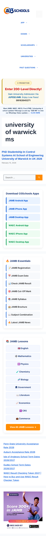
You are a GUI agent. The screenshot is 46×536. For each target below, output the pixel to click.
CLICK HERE (35, 113)
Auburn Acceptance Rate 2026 (19, 452)
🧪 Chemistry (23, 371)
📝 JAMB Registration (19, 268)
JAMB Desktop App (18, 217)
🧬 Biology (23, 379)
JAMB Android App (18, 200)
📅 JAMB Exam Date (18, 275)
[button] (39, 7)
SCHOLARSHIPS (28, 45)
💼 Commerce (23, 418)
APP (22, 23)
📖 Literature (23, 395)
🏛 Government (23, 387)
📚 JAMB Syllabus (17, 299)
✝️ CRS (23, 410)
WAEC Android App (18, 225)
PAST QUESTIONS (27, 67)
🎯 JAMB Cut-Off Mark (19, 291)
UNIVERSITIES (27, 56)
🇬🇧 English (23, 348)
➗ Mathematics (23, 356)
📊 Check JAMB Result (19, 283)
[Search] (39, 177)
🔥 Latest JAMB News (19, 322)
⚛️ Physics (23, 364)
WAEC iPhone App (18, 233)
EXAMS (24, 34)
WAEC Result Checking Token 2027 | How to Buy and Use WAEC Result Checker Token (22, 476)
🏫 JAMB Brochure (17, 307)
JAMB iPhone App (18, 209)
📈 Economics (23, 403)
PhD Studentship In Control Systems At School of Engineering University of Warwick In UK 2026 (22, 155)
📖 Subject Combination (20, 314)
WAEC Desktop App (19, 242)
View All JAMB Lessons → (23, 427)
